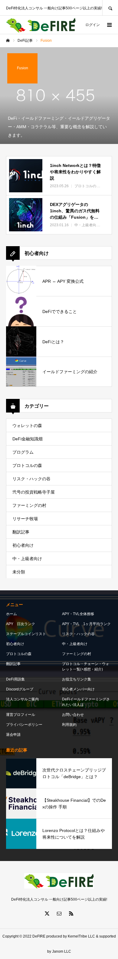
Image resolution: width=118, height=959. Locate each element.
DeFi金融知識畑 (27, 438)
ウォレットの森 (27, 425)
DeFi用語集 (15, 679)
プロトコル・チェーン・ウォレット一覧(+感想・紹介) (85, 666)
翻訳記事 (20, 532)
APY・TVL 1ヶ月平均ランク (86, 624)
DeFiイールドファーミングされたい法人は (86, 702)
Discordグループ (19, 689)
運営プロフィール (20, 715)
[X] (47, 913)
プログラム (23, 452)
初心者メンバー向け (78, 689)
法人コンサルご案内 (22, 699)
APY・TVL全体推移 (78, 614)
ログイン (92, 25)
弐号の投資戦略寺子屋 (33, 492)
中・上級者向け (27, 558)
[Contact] (59, 913)
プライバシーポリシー (24, 725)
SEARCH (110, 7)
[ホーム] (8, 40)
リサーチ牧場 (25, 518)
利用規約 (69, 725)
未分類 (18, 571)
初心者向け (23, 545)
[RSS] (71, 913)
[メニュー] (109, 25)
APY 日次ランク (20, 624)
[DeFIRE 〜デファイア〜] (41, 25)
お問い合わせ (73, 715)
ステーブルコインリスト (26, 634)
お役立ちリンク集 (76, 679)
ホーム (11, 614)
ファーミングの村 (29, 505)
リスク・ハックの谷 (31, 478)
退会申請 (13, 734)
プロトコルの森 (27, 465)
